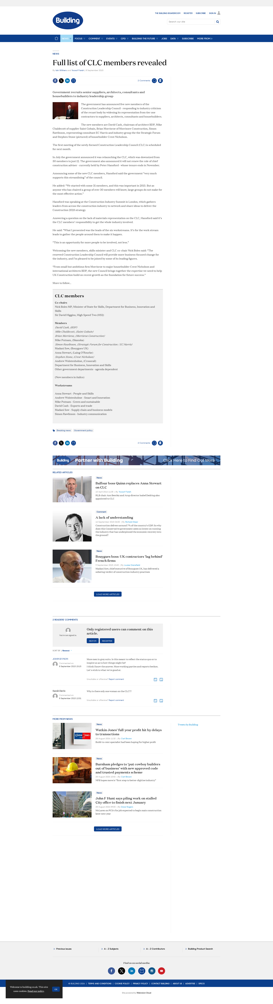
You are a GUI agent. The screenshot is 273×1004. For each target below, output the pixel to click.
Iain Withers (61, 70)
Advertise (190, 983)
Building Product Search (200, 948)
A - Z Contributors (155, 948)
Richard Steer (131, 522)
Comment (101, 512)
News (56, 53)
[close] (163, 74)
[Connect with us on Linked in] (131, 971)
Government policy (83, 430)
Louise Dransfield (132, 565)
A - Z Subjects (111, 948)
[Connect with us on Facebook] (111, 971)
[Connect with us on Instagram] (152, 971)
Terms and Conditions (99, 983)
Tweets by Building (188, 724)
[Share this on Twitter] (61, 80)
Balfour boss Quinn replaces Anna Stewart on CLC (129, 485)
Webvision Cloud (144, 993)
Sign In (212, 13)
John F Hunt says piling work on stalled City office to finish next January (126, 800)
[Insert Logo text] (68, 28)
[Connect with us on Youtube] (161, 971)
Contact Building (160, 983)
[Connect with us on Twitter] (121, 971)
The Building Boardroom (167, 13)
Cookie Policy (122, 983)
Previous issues (64, 948)
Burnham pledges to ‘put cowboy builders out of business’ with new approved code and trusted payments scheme (128, 768)
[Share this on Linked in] (67, 80)
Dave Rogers (127, 807)
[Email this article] (73, 80)
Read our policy (36, 991)
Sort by (56, 650)
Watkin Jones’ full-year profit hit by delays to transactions (129, 732)
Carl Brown (126, 738)
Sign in (125, 74)
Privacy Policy (140, 983)
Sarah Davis (59, 690)
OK (55, 989)
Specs (201, 983)
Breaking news (64, 430)
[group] (204, 38)
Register (188, 13)
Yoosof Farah (78, 70)
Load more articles (107, 594)
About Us (177, 983)
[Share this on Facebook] (55, 80)
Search (217, 21)
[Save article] (160, 80)
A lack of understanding (114, 517)
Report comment (116, 679)
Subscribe (201, 13)
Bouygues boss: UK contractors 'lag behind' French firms (129, 558)
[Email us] (141, 971)
